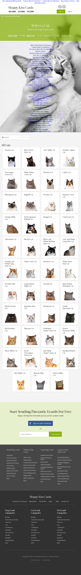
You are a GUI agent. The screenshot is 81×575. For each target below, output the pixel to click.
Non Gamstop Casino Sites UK (40, 59)
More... (8, 478)
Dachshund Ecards (12, 460)
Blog (50, 501)
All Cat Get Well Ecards (12, 16)
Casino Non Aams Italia (41, 89)
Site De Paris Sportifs (40, 129)
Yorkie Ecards (10, 465)
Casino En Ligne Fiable (40, 73)
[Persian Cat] (50, 192)
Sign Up (61, 11)
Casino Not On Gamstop (40, 87)
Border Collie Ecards (29, 468)
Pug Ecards (10, 455)
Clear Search (23, 137)
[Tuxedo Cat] (11, 148)
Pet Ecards (30, 12)
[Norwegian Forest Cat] (11, 170)
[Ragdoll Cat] (31, 192)
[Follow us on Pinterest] (64, 7)
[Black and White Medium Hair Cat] (50, 237)
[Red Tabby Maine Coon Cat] (50, 349)
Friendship (8, 530)
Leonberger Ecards (62, 473)
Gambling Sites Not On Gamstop (40, 53)
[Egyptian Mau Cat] (31, 304)
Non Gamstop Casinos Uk (40, 61)
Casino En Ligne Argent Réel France (40, 117)
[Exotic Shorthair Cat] (69, 304)
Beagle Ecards (27, 475)
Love (6, 525)
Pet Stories (43, 501)
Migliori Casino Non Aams (40, 113)
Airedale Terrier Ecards (46, 455)
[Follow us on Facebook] (60, 7)
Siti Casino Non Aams (40, 111)
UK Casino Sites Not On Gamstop (40, 49)
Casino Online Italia (40, 93)
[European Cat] (50, 304)
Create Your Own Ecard (11, 520)
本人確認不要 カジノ (40, 101)
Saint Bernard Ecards (63, 457)
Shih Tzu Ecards (11, 476)
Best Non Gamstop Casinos (40, 69)
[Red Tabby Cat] (21, 371)
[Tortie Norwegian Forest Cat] (31, 349)
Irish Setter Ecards (45, 479)
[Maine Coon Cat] (31, 259)
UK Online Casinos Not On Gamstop (40, 67)
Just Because (8, 527)
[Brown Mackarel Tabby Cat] (69, 326)
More (6, 543)
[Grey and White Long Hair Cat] (69, 237)
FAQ (57, 501)
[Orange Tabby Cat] (11, 215)
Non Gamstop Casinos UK (40, 71)
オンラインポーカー (40, 127)
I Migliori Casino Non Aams (40, 99)
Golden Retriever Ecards (47, 474)
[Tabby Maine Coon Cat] (31, 170)
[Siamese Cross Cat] (69, 192)
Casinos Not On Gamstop (40, 47)
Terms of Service (35, 560)
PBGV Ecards (27, 457)
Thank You (8, 522)
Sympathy (8, 538)
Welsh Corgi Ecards (29, 478)
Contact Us (65, 501)
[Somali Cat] (50, 282)
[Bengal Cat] (50, 215)
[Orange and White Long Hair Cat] (11, 259)
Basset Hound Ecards (29, 465)
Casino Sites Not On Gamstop (40, 63)
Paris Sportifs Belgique (40, 95)
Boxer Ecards (44, 462)
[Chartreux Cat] (69, 215)
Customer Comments (19, 501)
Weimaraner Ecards (45, 471)
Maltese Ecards (11, 468)
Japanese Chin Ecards (13, 463)
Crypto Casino (40, 91)
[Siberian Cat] (31, 326)
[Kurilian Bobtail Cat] (69, 349)
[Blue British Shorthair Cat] (69, 282)
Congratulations (9, 540)
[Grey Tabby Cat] (50, 148)
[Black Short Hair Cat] (31, 148)
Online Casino (40, 75)
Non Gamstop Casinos (40, 79)
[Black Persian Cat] (11, 304)
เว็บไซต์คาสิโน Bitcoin (40, 105)
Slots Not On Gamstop (40, 55)
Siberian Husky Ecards (30, 470)
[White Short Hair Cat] (69, 259)
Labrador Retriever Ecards (47, 476)
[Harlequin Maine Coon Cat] (50, 326)
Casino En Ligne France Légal (40, 125)
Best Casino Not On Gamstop (41, 45)
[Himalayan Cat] (11, 192)
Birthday (7, 517)
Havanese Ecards (11, 473)
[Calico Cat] (69, 170)
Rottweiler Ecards (62, 481)
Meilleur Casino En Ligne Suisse (41, 121)
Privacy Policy (46, 560)
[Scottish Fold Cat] (11, 282)
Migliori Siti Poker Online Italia (40, 131)
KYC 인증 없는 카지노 (40, 103)
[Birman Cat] (31, 237)
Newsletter (33, 501)
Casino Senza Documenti (40, 109)
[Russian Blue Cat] (40, 371)
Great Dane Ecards (62, 471)
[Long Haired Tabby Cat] (31, 282)
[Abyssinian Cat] (11, 237)
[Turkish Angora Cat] (69, 148)
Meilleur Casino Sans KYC (40, 123)
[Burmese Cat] (50, 259)
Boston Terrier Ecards (12, 471)
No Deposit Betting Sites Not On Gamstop (40, 85)
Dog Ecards (12, 12)
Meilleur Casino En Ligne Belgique (40, 97)
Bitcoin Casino (41, 51)
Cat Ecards (21, 12)
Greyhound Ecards (45, 464)
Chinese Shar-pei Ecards (30, 462)
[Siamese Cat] (50, 170)
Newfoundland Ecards (63, 476)
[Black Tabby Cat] (11, 349)
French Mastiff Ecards (63, 479)
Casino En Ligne (40, 107)
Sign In (70, 11)
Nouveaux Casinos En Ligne (40, 115)
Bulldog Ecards (28, 460)
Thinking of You (9, 532)
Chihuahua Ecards (11, 458)
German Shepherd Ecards (64, 460)
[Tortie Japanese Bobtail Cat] (31, 215)
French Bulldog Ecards (30, 473)
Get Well (7, 535)
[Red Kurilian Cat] (11, 326)
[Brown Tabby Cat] (59, 371)
